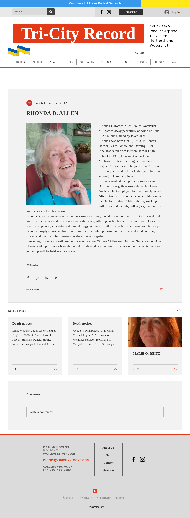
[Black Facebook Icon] (101, 12)
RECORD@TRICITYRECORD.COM (66, 460)
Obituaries (32, 265)
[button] (108, 470)
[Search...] (51, 11)
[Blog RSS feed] (95, 491)
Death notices (22, 323)
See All (178, 310)
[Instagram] (109, 12)
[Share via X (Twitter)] (37, 278)
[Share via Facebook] (28, 278)
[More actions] (161, 103)
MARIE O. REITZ (146, 353)
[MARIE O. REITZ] (155, 332)
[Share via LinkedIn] (46, 278)
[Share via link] (55, 278)
